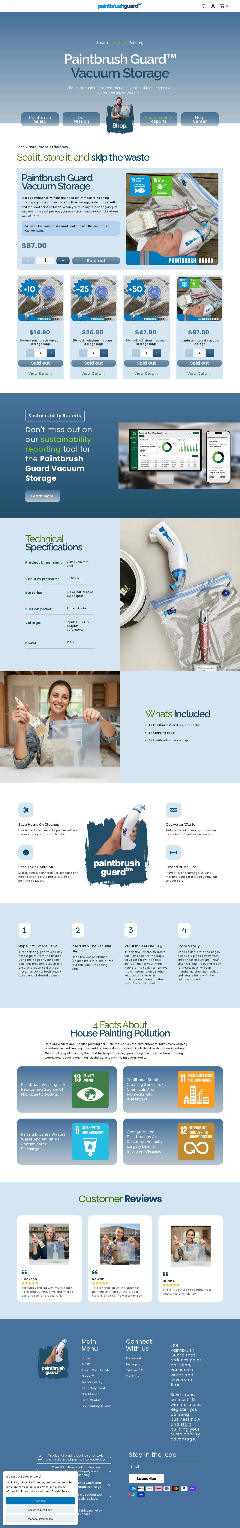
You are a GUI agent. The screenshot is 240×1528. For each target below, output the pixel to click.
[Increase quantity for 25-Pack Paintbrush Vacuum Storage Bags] (104, 353)
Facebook (134, 1358)
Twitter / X (134, 1370)
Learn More (42, 496)
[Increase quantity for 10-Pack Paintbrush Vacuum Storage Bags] (51, 353)
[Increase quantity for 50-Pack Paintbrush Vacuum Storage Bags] (157, 353)
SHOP (86, 1364)
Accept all (40, 1500)
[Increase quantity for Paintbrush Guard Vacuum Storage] (63, 260)
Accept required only (40, 1509)
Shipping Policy (91, 1510)
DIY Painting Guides (97, 1406)
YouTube (133, 1376)
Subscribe (146, 1478)
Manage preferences (40, 1518)
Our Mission (91, 1394)
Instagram (134, 1364)
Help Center (91, 1400)
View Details (40, 373)
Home (86, 1358)
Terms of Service (78, 1514)
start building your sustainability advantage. (185, 1431)
